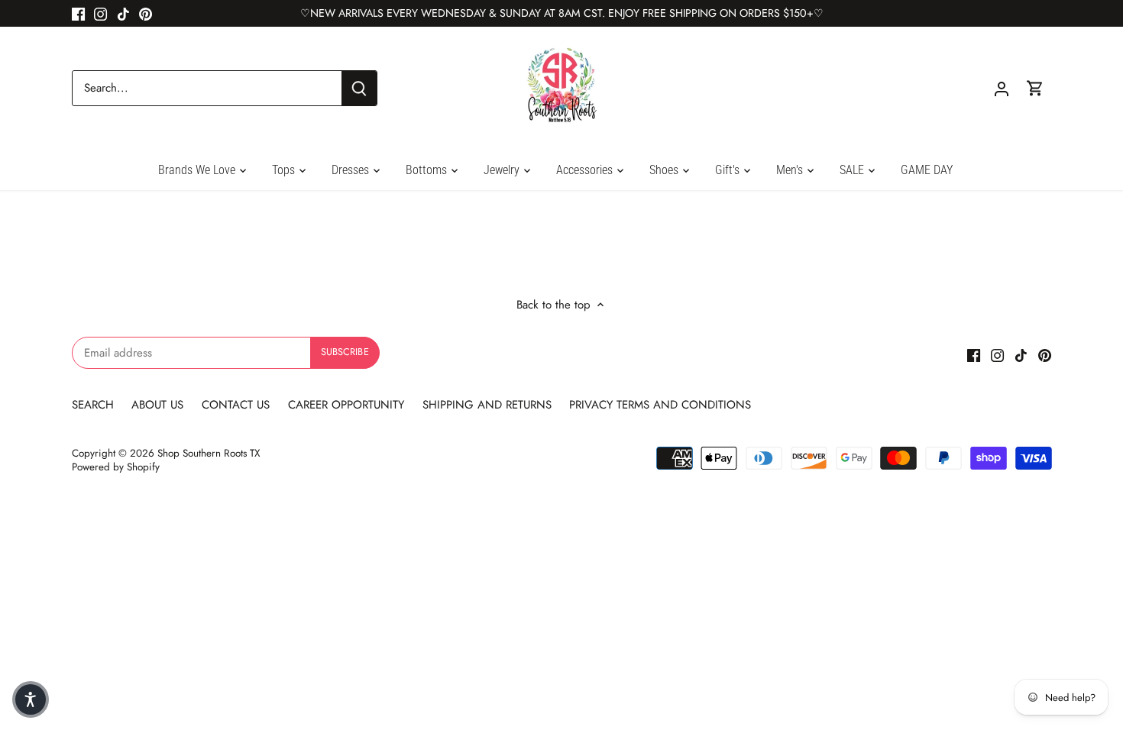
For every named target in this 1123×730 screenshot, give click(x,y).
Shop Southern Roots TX (209, 453)
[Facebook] (78, 13)
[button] (30, 699)
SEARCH (95, 404)
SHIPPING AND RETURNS (487, 404)
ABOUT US (159, 404)
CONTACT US (236, 404)
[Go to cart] (1035, 88)
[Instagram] (100, 13)
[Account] (1001, 88)
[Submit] (359, 88)
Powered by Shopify (116, 467)
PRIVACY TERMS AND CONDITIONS (660, 404)
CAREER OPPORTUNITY (346, 404)
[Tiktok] (123, 13)
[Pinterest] (145, 13)
